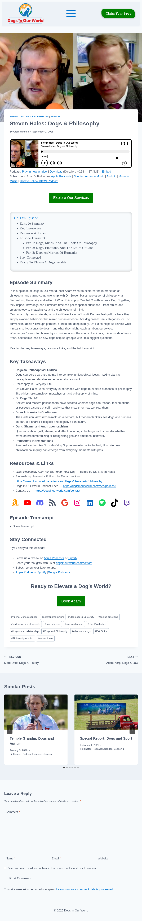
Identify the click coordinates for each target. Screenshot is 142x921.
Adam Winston (21, 131)
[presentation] (36, 712)
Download (56, 171)
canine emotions (108, 617)
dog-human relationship (25, 631)
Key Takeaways (30, 228)
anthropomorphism (53, 617)
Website (103, 858)
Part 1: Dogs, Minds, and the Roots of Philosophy (61, 243)
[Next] (132, 729)
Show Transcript (23, 526)
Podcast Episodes (37, 116)
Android (111, 176)
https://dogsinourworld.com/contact (57, 490)
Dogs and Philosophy (55, 631)
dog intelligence (74, 624)
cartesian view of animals (25, 624)
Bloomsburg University (81, 617)
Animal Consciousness (24, 617)
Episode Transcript (32, 238)
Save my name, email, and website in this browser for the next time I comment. (52, 868)
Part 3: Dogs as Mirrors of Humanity (52, 252)
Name (10, 858)
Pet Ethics (101, 631)
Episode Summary (32, 223)
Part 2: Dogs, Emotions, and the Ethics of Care (59, 248)
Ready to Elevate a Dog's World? (43, 262)
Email (56, 858)
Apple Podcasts (61, 176)
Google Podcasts (59, 572)
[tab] (64, 767)
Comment (13, 812)
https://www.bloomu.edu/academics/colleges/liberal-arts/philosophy (59, 481)
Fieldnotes (17, 116)
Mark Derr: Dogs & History (21, 660)
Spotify (78, 176)
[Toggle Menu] (71, 13)
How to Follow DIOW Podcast (39, 181)
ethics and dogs (81, 631)
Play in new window (34, 171)
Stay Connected (30, 257)
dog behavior (52, 624)
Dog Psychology (96, 624)
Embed (106, 171)
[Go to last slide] (9, 729)
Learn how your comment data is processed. (85, 889)
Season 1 (56, 116)
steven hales (45, 638)
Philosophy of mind (22, 638)
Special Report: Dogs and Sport (106, 738)
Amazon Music (94, 176)
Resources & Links (33, 233)
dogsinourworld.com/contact (74, 563)
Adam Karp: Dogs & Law (122, 660)
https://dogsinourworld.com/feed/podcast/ (89, 486)
